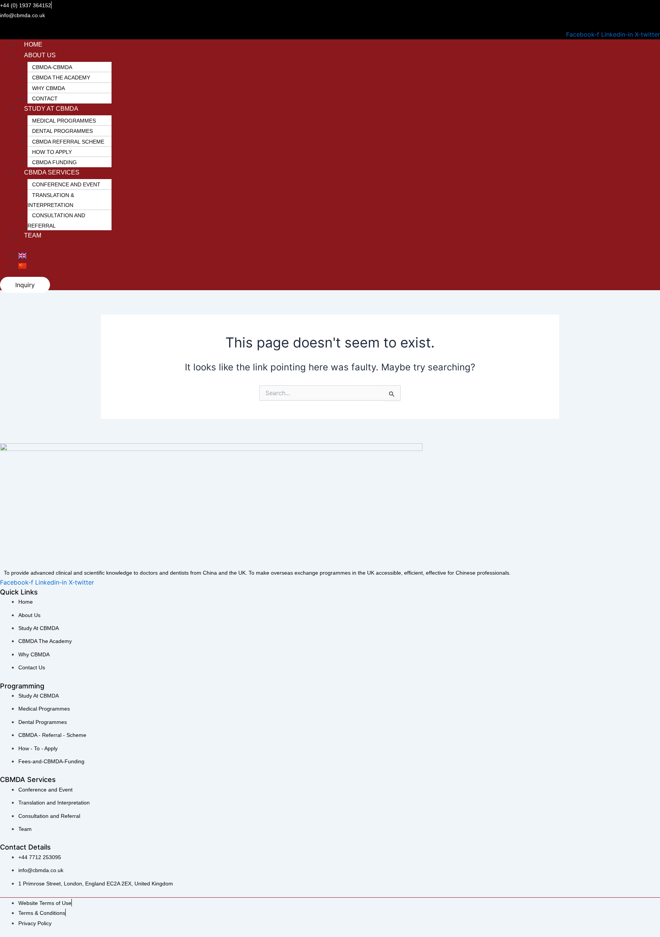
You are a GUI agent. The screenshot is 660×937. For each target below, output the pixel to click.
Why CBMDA (48, 88)
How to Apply (52, 152)
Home (33, 44)
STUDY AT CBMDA (51, 108)
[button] (335, 55)
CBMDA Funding (54, 162)
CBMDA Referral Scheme (68, 142)
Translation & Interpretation (51, 200)
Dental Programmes (62, 131)
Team (32, 235)
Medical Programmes (64, 121)
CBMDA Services (51, 172)
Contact (45, 98)
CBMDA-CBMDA (52, 67)
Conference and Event (66, 184)
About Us (40, 55)
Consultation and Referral (56, 220)
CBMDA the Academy (61, 77)
